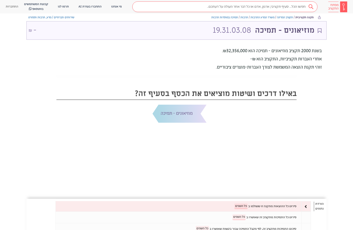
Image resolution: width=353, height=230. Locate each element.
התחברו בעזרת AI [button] (90, 6)
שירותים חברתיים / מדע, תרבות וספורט (51, 17)
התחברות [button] (12, 6)
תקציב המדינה (285, 17)
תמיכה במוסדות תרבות (224, 17)
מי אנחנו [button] (116, 6)
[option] (183, 206)
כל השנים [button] (241, 206)
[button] (224, 6)
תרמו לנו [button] (63, 6)
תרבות (244, 17)
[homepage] (337, 6)
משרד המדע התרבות (262, 17)
